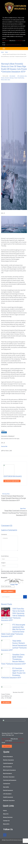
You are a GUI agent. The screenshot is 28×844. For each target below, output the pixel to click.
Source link (4, 446)
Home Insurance (8, 756)
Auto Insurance (7, 766)
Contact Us (6, 820)
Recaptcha (4, 577)
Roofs (2, 79)
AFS (18, 76)
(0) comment (12, 76)
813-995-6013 (19, 40)
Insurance (7, 78)
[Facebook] (4, 835)
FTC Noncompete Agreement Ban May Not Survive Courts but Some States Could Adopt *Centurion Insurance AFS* (13, 630)
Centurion (22, 76)
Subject (3, 563)
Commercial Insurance (9, 780)
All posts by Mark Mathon (12, 481)
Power (15, 78)
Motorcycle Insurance (9, 770)
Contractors (6, 783)
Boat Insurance (7, 773)
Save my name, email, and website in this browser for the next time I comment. (13, 572)
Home (2, 52)
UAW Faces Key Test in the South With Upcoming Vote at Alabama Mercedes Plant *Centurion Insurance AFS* (12, 614)
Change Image (14, 584)
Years (9, 79)
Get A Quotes (6, 702)
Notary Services (7, 817)
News (6, 52)
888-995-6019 (5, 40)
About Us (6, 814)
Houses (2, 78)
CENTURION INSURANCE (12, 476)
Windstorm (4, 432)
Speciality (6, 787)
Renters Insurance (8, 760)
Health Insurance (8, 797)
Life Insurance (7, 794)
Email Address (5, 556)
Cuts (26, 76)
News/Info (6, 824)
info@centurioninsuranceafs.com (13, 44)
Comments (4, 534)
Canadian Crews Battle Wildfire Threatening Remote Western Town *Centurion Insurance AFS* (13, 659)
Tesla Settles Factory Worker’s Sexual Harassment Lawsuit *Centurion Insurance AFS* (14, 645)
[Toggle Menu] (4, 48)
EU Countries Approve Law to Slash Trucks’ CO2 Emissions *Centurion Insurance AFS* (13, 673)
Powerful (20, 78)
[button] (7, 746)
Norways (12, 78)
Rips (23, 78)
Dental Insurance (8, 790)
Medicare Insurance (9, 800)
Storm (5, 79)
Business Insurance (8, 777)
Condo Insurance (8, 763)
